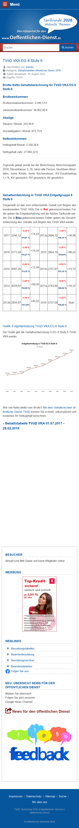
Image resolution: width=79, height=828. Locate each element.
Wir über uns (39, 802)
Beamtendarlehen (21, 666)
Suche (63, 796)
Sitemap (50, 796)
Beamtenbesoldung (22, 654)
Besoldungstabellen (22, 648)
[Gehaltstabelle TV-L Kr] (4, 423)
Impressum (16, 796)
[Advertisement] (39, 484)
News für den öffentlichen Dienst (41, 711)
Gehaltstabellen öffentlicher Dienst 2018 (39, 70)
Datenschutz (34, 796)
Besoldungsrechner (22, 660)
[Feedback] (39, 743)
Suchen (69, 47)
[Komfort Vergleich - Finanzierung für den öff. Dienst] (39, 604)
